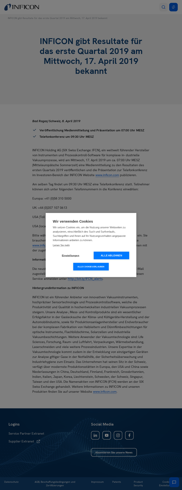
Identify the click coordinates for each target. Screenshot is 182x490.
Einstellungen (70, 255)
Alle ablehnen (111, 255)
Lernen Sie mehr (61, 245)
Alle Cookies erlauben (90, 267)
